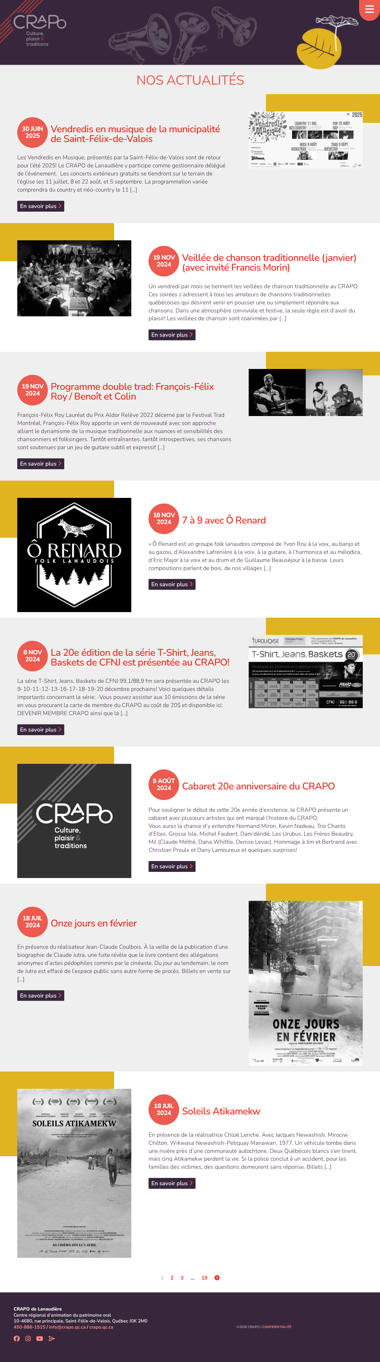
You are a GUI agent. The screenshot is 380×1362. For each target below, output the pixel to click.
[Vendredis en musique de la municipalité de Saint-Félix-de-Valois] (306, 139)
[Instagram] (28, 1339)
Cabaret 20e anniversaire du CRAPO (258, 786)
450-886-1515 (29, 1327)
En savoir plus (39, 206)
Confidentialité (276, 1327)
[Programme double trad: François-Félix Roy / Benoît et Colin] (306, 392)
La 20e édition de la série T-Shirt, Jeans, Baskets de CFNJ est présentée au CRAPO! (140, 657)
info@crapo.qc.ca (67, 1327)
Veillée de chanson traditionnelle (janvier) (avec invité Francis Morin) (269, 262)
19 (204, 1278)
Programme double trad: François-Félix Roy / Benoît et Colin (132, 391)
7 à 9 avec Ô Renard (224, 520)
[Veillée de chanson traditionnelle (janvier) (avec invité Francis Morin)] (74, 278)
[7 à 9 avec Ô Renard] (74, 555)
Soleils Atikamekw (221, 1111)
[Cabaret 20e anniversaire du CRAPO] (74, 821)
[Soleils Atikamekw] (74, 1173)
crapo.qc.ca (101, 1327)
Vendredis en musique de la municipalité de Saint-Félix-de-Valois (135, 134)
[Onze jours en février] (306, 983)
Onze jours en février (94, 923)
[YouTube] (39, 1339)
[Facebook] (17, 1339)
